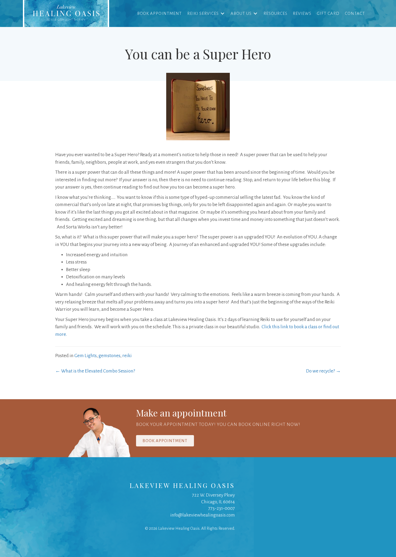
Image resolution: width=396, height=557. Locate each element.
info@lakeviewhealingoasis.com (202, 515)
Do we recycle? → (323, 371)
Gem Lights (85, 355)
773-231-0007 (221, 508)
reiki (127, 355)
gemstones (109, 355)
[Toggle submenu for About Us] (255, 13)
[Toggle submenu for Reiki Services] (222, 13)
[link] (66, 13)
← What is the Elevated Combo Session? (95, 371)
